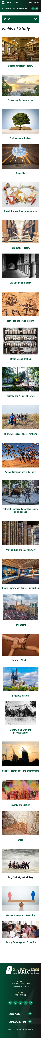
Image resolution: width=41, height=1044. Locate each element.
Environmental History (20, 138)
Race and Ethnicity (20, 660)
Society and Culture (20, 804)
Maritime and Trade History (20, 320)
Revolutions (20, 624)
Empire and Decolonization (20, 100)
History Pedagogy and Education (20, 942)
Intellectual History (20, 247)
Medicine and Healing (20, 359)
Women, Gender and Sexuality (20, 915)
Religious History (20, 695)
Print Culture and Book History (20, 549)
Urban (20, 839)
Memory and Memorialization (21, 396)
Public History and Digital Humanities (20, 588)
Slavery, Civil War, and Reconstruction (20, 731)
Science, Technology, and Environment (20, 770)
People (8, 19)
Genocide (20, 173)
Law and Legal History (20, 282)
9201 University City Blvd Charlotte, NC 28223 (20, 985)
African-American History (20, 65)
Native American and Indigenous (20, 472)
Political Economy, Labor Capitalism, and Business (20, 510)
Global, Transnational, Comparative (21, 211)
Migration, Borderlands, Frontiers (20, 433)
